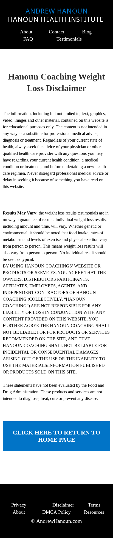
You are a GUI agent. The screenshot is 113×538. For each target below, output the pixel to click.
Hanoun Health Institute (56, 19)
